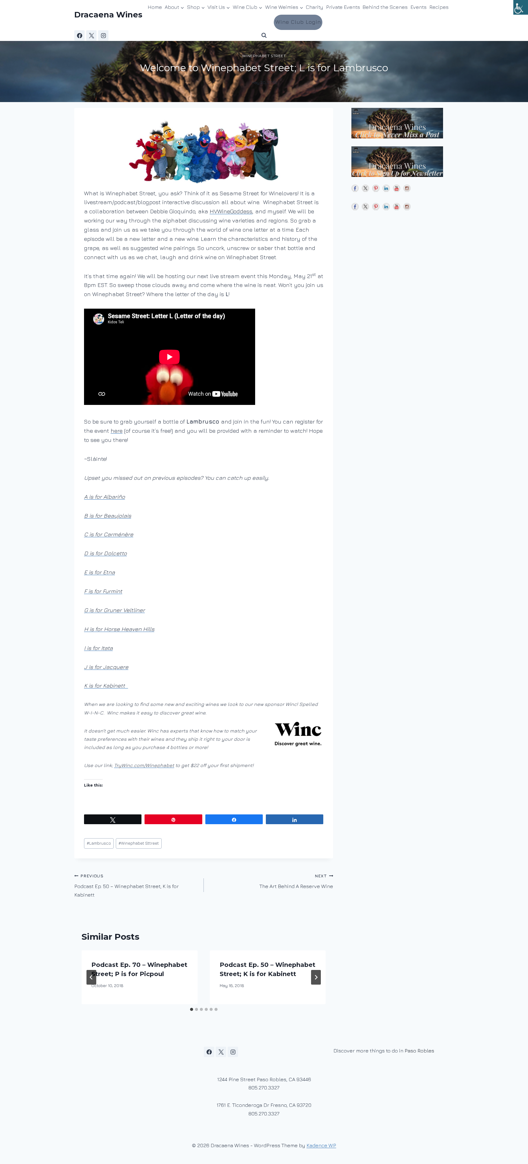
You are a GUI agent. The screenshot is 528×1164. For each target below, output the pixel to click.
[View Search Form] (264, 35)
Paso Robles (419, 1051)
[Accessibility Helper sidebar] (520, 7)
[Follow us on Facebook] (355, 188)
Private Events (343, 7)
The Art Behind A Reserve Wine (296, 881)
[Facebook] (79, 35)
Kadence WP (321, 1145)
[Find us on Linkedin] (386, 188)
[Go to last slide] (91, 977)
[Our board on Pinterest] (376, 188)
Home (155, 7)
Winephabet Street (264, 55)
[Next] (316, 977)
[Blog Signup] (402, 123)
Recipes (439, 7)
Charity (314, 7)
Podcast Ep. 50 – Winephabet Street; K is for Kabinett (126, 885)
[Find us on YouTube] (396, 188)
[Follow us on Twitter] (365, 188)
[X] (91, 35)
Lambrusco (99, 843)
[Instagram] (103, 35)
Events (418, 7)
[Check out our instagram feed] (407, 188)
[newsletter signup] (402, 161)
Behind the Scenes (385, 7)
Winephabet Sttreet (139, 843)
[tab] (191, 1009)
